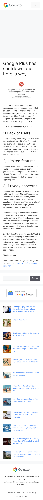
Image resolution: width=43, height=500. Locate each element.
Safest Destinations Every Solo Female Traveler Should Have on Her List (26, 388)
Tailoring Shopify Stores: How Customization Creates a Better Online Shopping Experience (24, 309)
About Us (20, 493)
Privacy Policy (31, 493)
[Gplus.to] (12, 5)
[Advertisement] (21, 32)
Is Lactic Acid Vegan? (20, 320)
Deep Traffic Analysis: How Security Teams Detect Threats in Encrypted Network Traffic (26, 441)
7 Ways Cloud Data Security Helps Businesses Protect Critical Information (25, 414)
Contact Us (11, 493)
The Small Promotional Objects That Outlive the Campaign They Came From (26, 348)
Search (35, 278)
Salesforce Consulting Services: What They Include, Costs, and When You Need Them (26, 427)
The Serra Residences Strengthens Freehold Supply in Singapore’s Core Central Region (26, 454)
